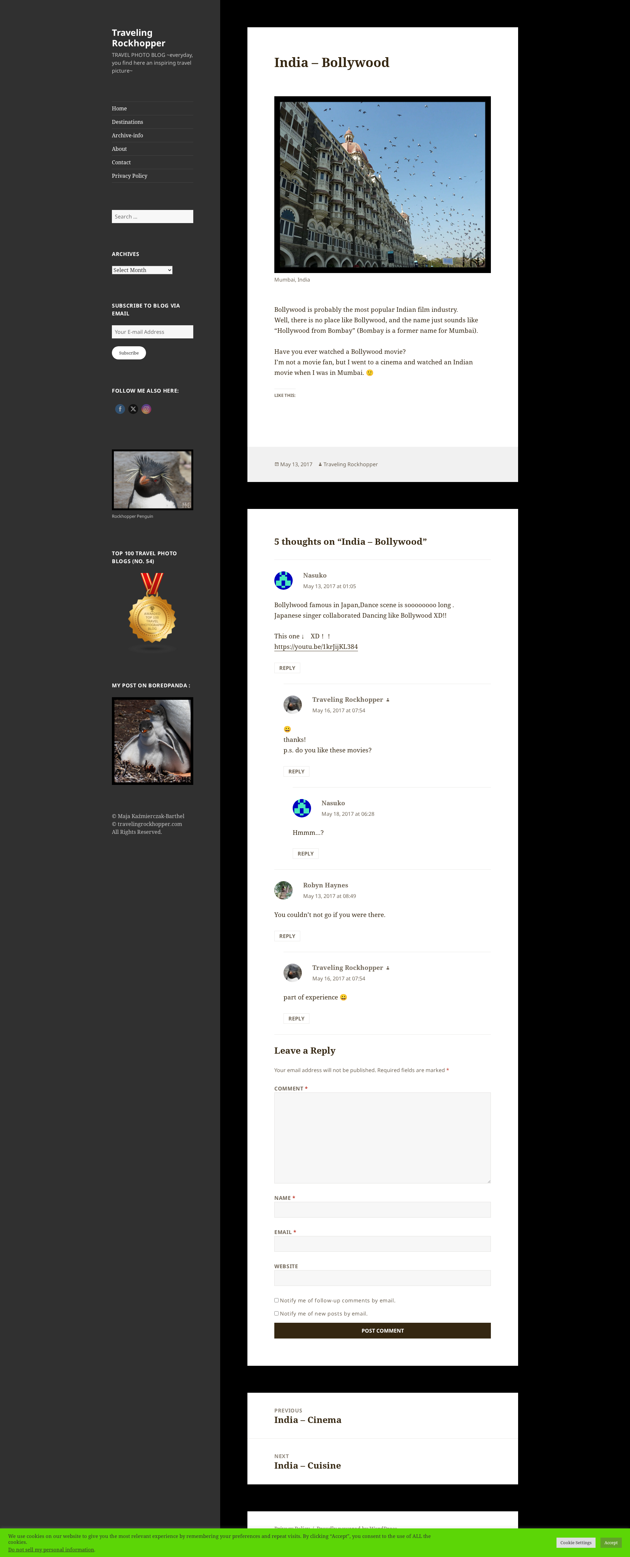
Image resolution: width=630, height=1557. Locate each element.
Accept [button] (611, 1543)
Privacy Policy (129, 175)
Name (285, 1198)
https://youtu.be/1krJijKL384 (316, 646)
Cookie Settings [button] (576, 1543)
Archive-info (127, 135)
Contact (121, 162)
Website (286, 1266)
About (119, 148)
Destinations (127, 122)
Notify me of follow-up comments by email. (337, 1300)
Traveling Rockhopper (138, 37)
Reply (287, 668)
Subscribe (129, 353)
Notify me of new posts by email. (324, 1313)
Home (119, 108)
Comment (291, 1088)
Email (285, 1232)
